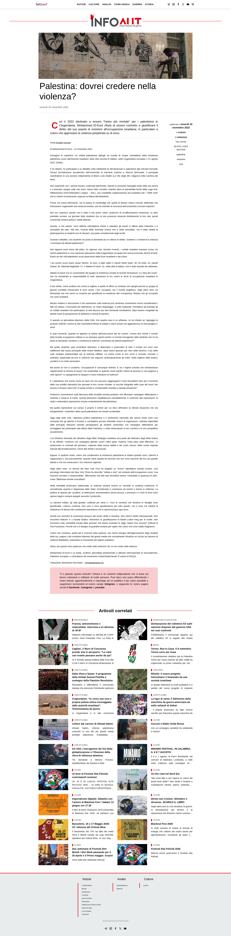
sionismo (181, 159)
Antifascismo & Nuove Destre (165, 620)
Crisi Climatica (86, 911)
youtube (99, 587)
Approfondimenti (81, 620)
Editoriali (119, 889)
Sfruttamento (86, 892)
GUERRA (137, 4)
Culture (182, 132)
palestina (181, 154)
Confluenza (158, 670)
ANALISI (106, 4)
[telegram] (168, 4)
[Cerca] (192, 4)
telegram (110, 584)
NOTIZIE (81, 4)
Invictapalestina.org (94, 563)
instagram (86, 587)
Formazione (86, 901)
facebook (74, 587)
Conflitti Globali (81, 645)
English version (63, 143)
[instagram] (173, 4)
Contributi (85, 895)
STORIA (149, 4)
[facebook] (178, 4)
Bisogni (156, 645)
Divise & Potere (87, 898)
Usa (181, 164)
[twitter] (183, 4)
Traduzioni (85, 914)
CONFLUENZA (122, 4)
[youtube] (188, 4)
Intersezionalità (87, 908)
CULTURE (94, 4)
